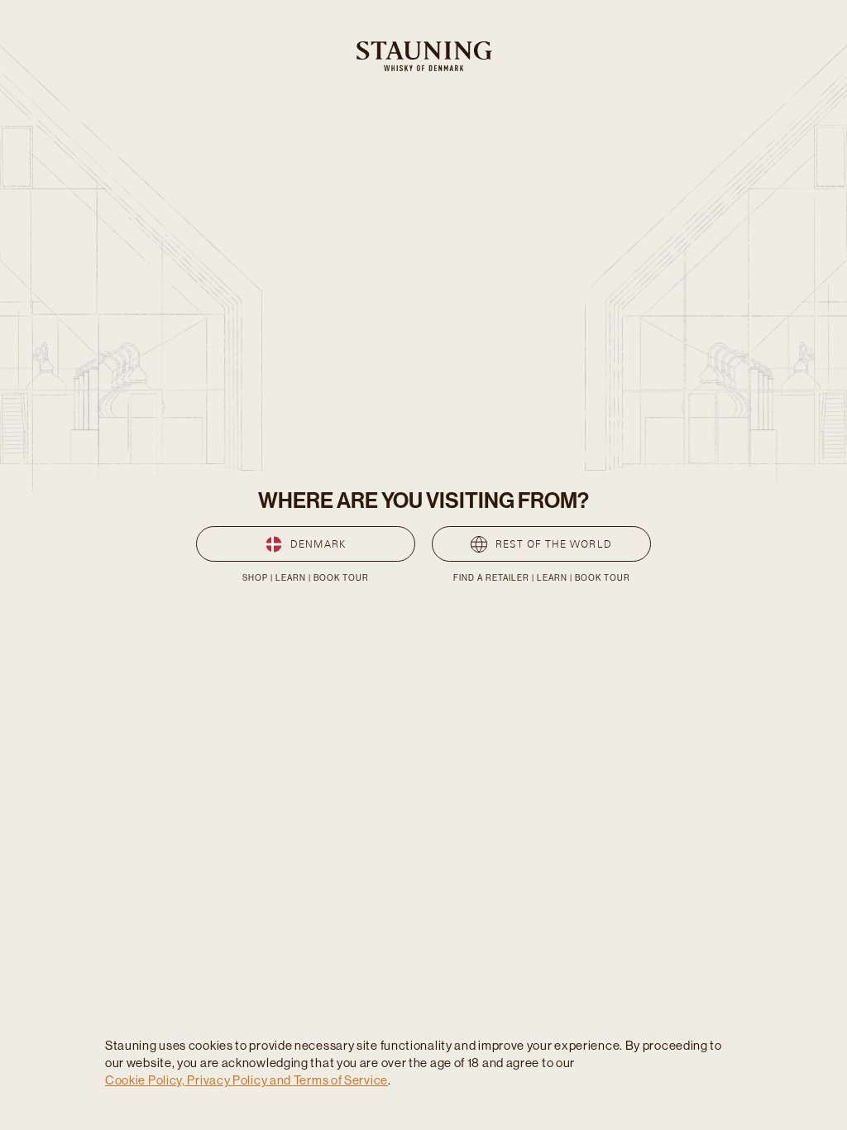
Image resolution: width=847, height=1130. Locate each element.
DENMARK (318, 544)
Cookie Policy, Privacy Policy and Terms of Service (246, 1080)
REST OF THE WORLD (553, 544)
